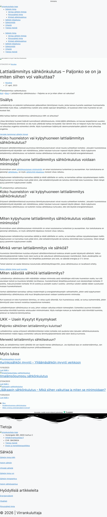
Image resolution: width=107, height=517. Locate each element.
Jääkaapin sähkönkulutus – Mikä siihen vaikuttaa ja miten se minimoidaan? (53, 390)
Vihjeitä (8, 25)
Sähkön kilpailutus (12, 20)
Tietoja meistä (11, 28)
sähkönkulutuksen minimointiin (29, 169)
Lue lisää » (4, 370)
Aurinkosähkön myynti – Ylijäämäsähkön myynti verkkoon (40, 362)
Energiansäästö (6, 496)
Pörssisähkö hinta (15, 15)
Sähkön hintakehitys (8, 479)
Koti (1, 93)
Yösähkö (3, 501)
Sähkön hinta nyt (7, 473)
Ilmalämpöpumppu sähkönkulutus (24, 376)
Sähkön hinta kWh (7, 457)
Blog (7, 93)
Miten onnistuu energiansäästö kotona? (16, 408)
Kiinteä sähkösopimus (17, 17)
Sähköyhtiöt (10, 22)
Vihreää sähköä (6, 468)
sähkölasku (13, 172)
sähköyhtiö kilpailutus (35, 172)
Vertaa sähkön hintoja (17, 12)
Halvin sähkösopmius (9, 484)
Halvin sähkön (6, 463)
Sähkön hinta (10, 9)
